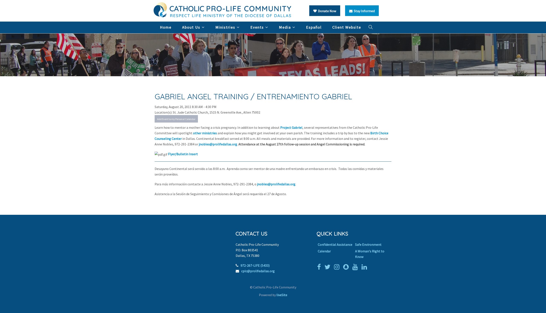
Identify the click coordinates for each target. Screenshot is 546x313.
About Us (191, 27)
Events (257, 27)
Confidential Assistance (335, 244)
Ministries (225, 27)
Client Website (346, 27)
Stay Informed (364, 11)
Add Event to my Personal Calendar (176, 119)
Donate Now (326, 11)
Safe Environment (368, 244)
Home (165, 27)
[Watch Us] (356, 266)
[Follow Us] (328, 266)
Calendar (324, 251)
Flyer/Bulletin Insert (183, 154)
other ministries (205, 133)
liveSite (281, 295)
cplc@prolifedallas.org (258, 271)
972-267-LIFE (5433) (255, 265)
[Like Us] (320, 266)
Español (314, 27)
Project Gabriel (291, 127)
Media (285, 27)
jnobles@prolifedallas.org (218, 144)
